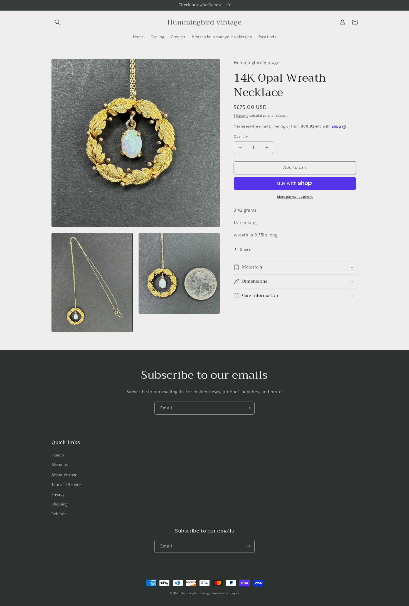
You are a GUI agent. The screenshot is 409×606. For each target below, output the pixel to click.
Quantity (241, 136)
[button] (57, 22)
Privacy (58, 494)
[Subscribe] (248, 408)
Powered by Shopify (226, 593)
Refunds (58, 514)
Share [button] (245, 249)
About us (59, 465)
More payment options (295, 196)
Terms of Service (66, 485)
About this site (64, 475)
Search (57, 455)
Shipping (241, 116)
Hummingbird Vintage (195, 593)
